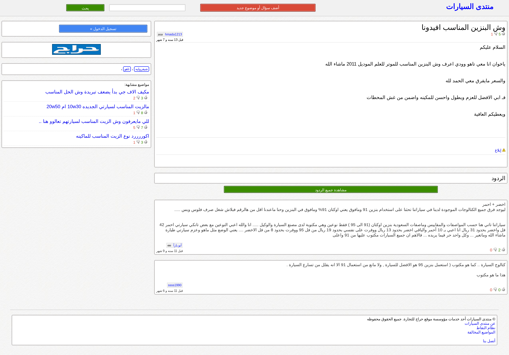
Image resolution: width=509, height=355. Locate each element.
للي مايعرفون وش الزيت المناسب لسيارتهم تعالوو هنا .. (94, 121)
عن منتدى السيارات (480, 323)
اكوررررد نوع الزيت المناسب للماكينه (112, 136)
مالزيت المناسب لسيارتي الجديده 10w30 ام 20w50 (98, 106)
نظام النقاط (485, 328)
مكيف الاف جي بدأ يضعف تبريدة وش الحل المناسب (97, 91)
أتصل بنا (489, 341)
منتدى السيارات (470, 6)
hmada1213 (170, 34)
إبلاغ (498, 150)
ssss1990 (175, 285)
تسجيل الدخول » (103, 29)
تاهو (126, 69)
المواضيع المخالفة (481, 332)
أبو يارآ (174, 245)
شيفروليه (141, 69)
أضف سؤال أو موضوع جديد (258, 8)
